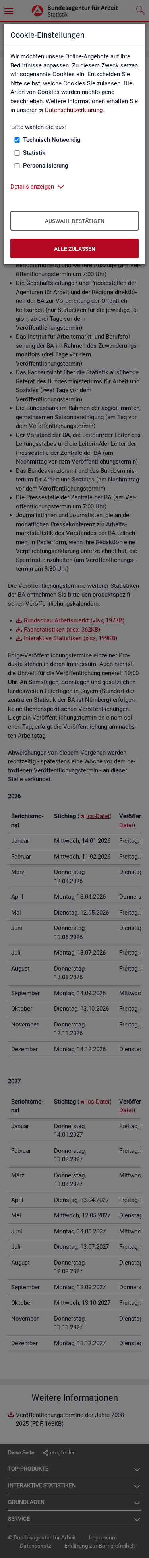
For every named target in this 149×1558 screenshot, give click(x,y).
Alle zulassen (74, 249)
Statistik (34, 152)
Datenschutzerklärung (74, 110)
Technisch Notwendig (52, 139)
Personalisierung (45, 165)
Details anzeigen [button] (32, 186)
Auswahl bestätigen (74, 221)
